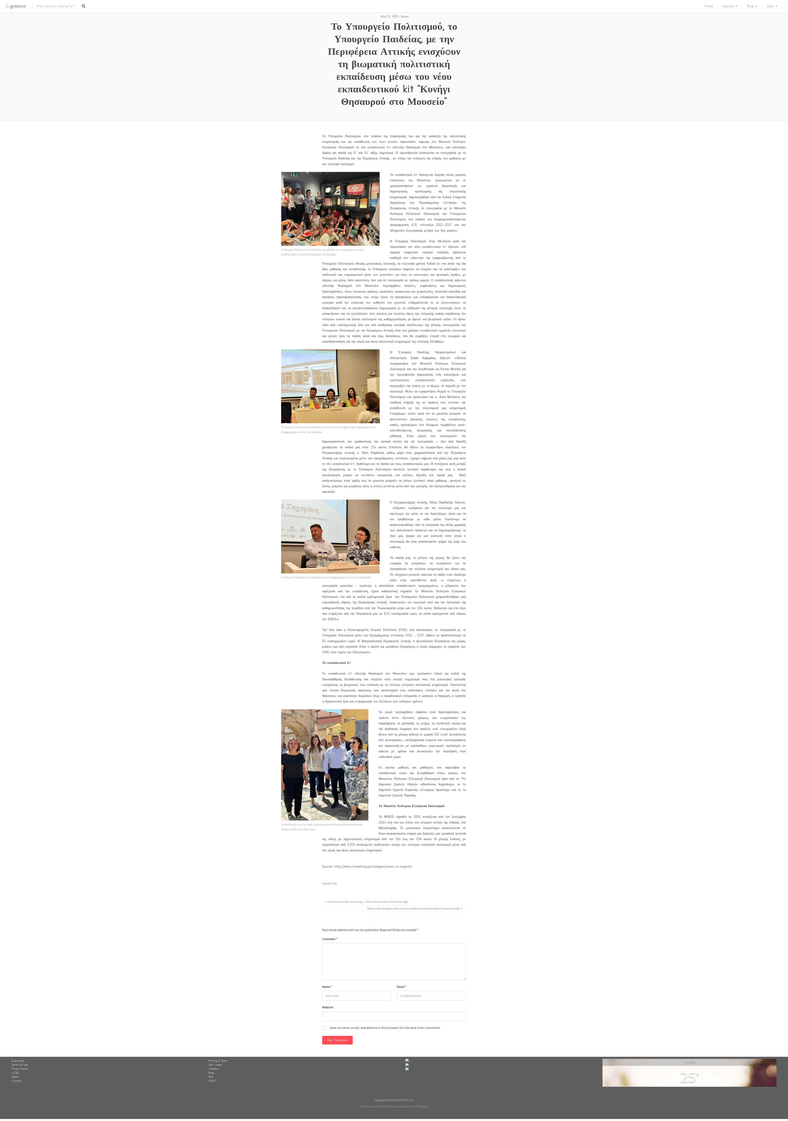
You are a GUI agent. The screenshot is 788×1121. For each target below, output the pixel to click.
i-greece (16, 6)
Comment (330, 939)
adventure (330, 883)
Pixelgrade (422, 1106)
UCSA (15, 1072)
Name (327, 987)
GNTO (212, 1080)
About (15, 1076)
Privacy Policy (19, 1068)
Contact (16, 1080)
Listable (406, 1106)
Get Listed (215, 1064)
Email (401, 987)
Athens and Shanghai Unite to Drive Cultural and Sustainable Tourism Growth (413, 908)
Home (709, 6)
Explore (728, 6)
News (404, 16)
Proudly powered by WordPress (378, 1106)
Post (210, 1076)
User (770, 6)
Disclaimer (18, 1060)
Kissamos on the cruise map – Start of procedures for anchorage (368, 902)
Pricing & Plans (217, 1060)
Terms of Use (19, 1064)
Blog (750, 6)
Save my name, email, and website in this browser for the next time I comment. (385, 1028)
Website (327, 1007)
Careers (213, 1068)
